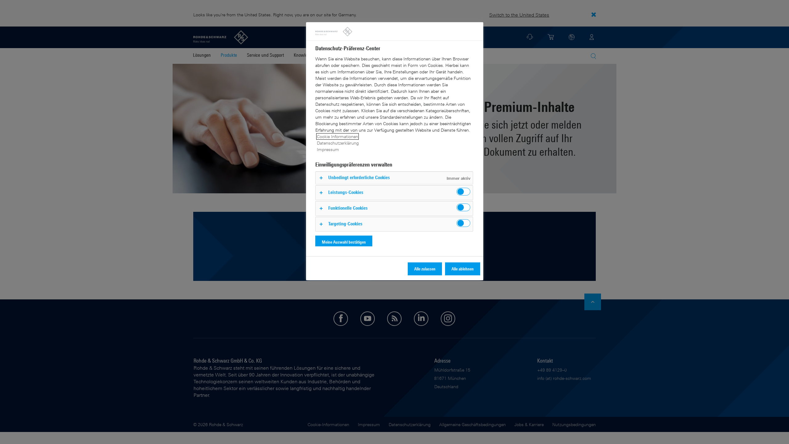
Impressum (328, 149)
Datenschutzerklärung (338, 143)
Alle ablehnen (463, 268)
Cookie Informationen (337, 136)
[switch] (463, 191)
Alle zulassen (424, 268)
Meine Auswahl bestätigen (344, 242)
